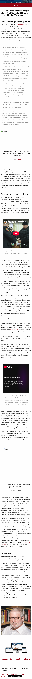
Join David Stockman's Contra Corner (16, 659)
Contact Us (4, 674)
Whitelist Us (14, 674)
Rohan (19, 159)
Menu (16, 5)
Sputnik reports (20, 24)
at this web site (14, 329)
